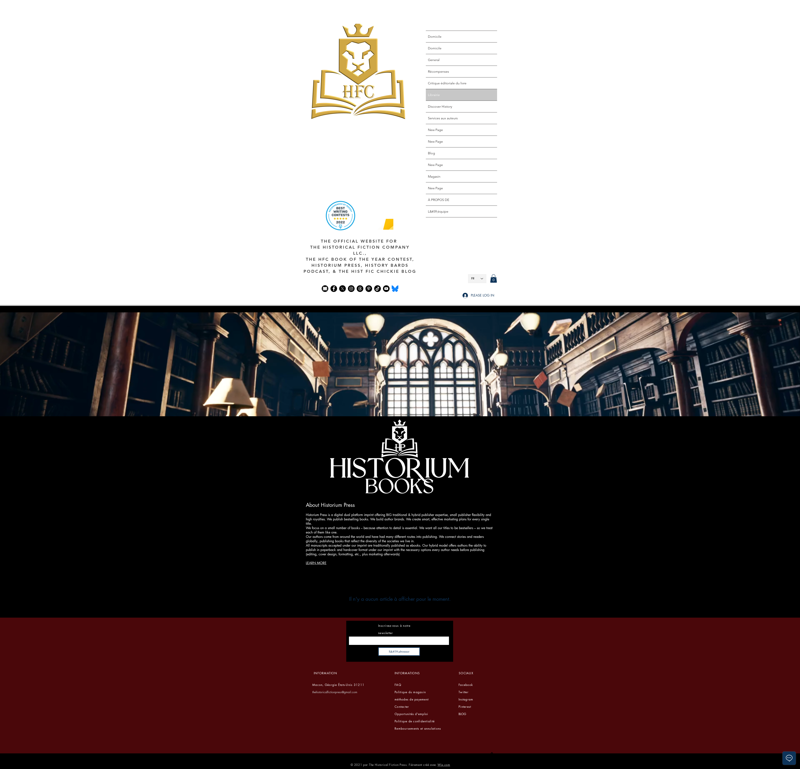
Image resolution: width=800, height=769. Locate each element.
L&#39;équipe (438, 211)
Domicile (434, 37)
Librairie (434, 95)
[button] (493, 278)
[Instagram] (351, 288)
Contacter (402, 707)
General (434, 60)
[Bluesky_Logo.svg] (395, 288)
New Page (435, 130)
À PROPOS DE (438, 200)
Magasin (434, 176)
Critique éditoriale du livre (447, 83)
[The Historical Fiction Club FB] (325, 288)
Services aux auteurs (443, 118)
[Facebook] (333, 288)
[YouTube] (386, 288)
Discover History (440, 106)
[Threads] (360, 288)
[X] (342, 288)
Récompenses (438, 72)
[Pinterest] (368, 288)
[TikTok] (377, 288)
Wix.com (444, 765)
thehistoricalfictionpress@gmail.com (334, 692)
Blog (431, 153)
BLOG (462, 714)
